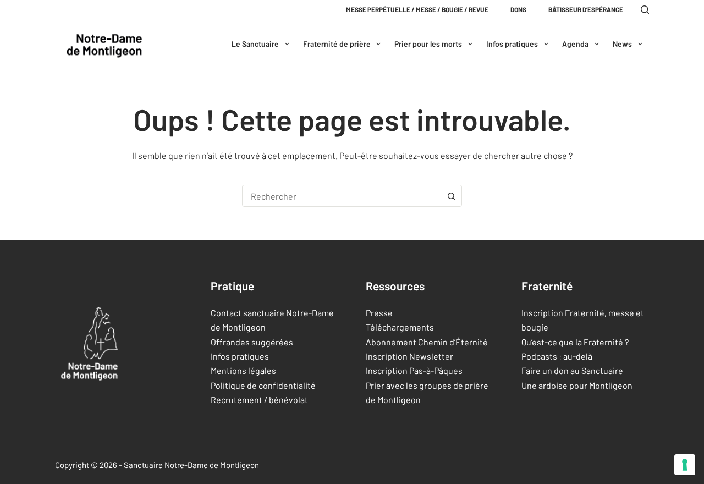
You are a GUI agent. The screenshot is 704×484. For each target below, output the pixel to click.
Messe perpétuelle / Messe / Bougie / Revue (417, 9)
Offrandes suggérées (252, 342)
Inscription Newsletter (409, 356)
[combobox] (342, 196)
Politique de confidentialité (263, 385)
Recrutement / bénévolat (259, 399)
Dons (518, 9)
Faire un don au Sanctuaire (572, 370)
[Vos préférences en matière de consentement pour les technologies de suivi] (684, 464)
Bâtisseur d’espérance (585, 9)
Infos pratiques (512, 43)
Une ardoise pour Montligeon (576, 385)
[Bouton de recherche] (451, 195)
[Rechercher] (645, 10)
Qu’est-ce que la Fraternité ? (575, 342)
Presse (379, 312)
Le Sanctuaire (255, 43)
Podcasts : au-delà (556, 356)
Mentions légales (243, 370)
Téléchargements (400, 327)
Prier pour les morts (428, 43)
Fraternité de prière (337, 43)
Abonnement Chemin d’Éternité (427, 342)
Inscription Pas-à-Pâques (414, 370)
